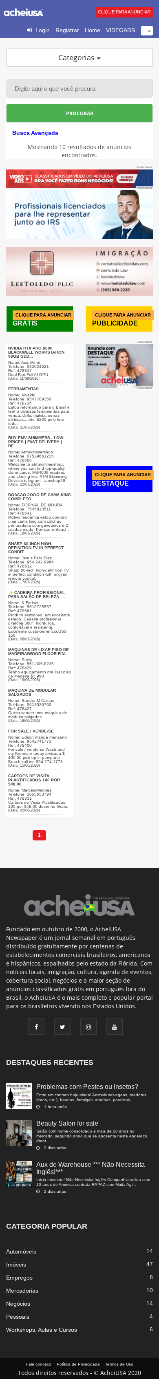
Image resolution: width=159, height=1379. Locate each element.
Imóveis (16, 1264)
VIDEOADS (120, 30)
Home (92, 30)
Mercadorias (22, 1290)
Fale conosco (38, 1364)
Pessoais (17, 1316)
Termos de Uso (119, 1364)
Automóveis (21, 1251)
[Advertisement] (122, 420)
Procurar (79, 113)
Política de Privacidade (78, 1364)
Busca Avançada (35, 133)
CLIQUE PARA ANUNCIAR (124, 11)
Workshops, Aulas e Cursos (41, 1329)
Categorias (77, 57)
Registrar (67, 30)
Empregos (19, 1277)
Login (42, 30)
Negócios (18, 1303)
